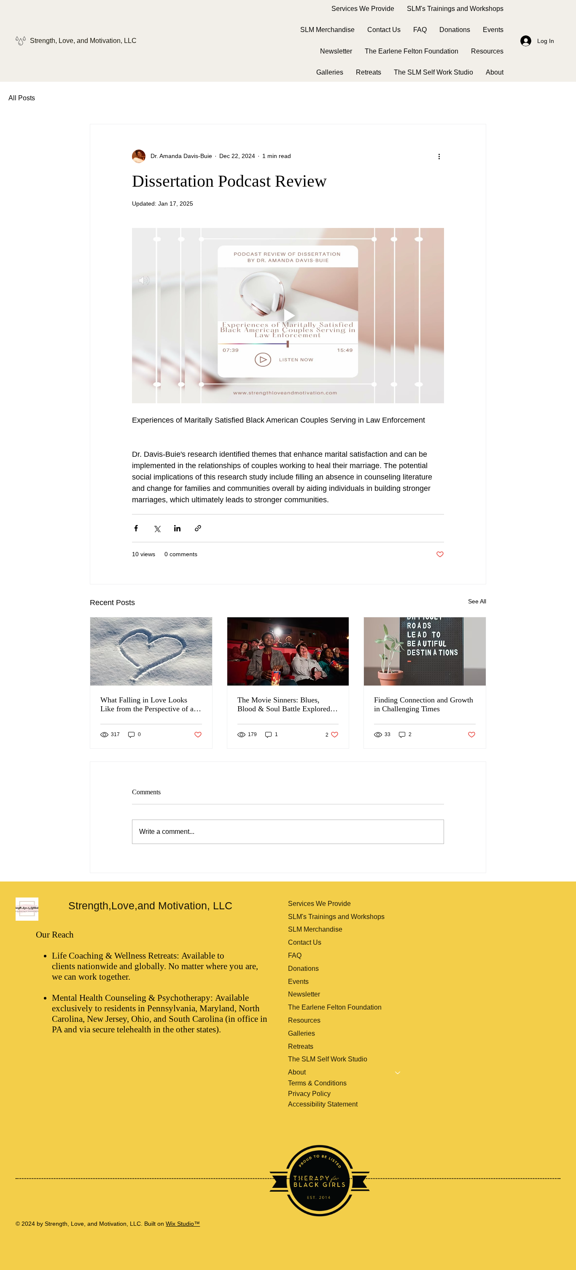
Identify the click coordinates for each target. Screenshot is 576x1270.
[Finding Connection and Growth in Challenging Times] (425, 651)
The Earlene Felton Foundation (335, 1007)
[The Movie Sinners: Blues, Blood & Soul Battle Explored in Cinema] (288, 651)
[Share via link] (198, 528)
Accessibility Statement (323, 1104)
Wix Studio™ (183, 1223)
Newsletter (304, 994)
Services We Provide (319, 903)
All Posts (21, 98)
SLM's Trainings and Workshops (336, 916)
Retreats (300, 1046)
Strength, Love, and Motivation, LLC (84, 40)
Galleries (301, 1033)
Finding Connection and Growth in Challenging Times (423, 704)
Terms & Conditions (317, 1083)
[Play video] (288, 315)
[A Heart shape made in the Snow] (151, 651)
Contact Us (304, 942)
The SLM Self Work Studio (327, 1059)
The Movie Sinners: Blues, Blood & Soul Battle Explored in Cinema (287, 704)
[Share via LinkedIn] (177, 528)
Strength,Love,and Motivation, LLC (151, 905)
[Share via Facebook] (136, 528)
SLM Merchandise (315, 929)
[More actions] (439, 156)
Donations (303, 968)
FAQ (294, 955)
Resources (304, 1020)
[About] (398, 1072)
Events (298, 981)
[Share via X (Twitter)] (157, 528)
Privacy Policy (309, 1093)
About (297, 1072)
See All (477, 601)
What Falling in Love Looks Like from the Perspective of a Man (147, 704)
